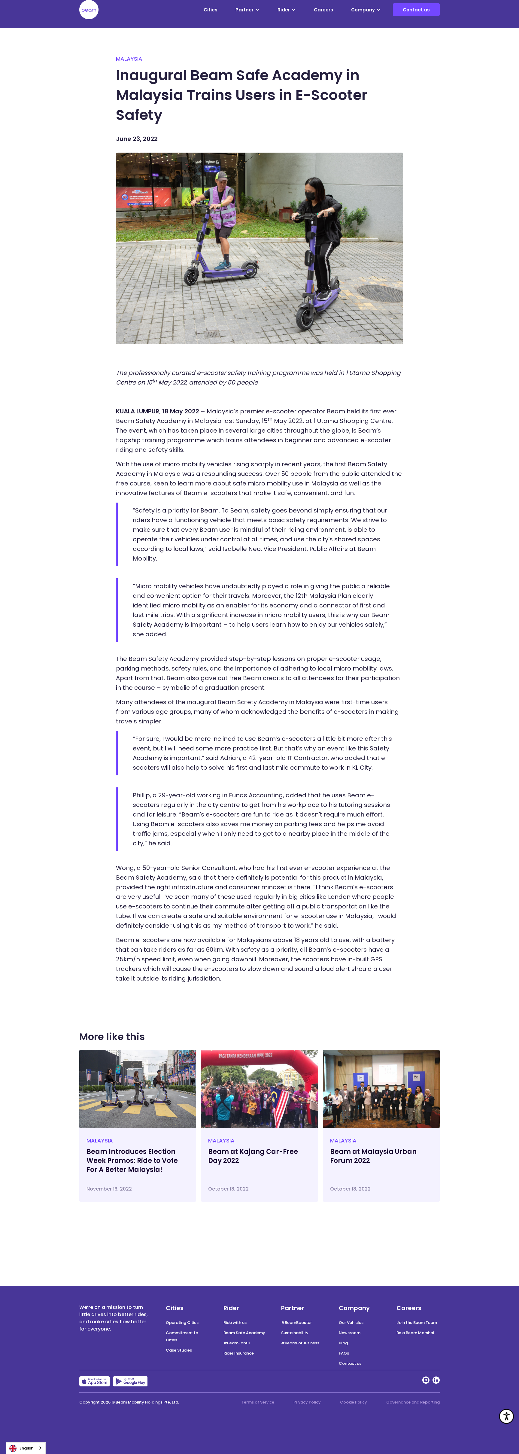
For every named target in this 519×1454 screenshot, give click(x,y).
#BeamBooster (296, 1322)
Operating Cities (182, 1322)
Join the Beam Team (416, 1322)
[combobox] (26, 1448)
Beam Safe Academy (244, 1333)
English (26, 1448)
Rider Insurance (238, 1353)
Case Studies (179, 1350)
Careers (323, 10)
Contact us (416, 10)
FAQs (344, 1353)
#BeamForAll (236, 1343)
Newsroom (349, 1333)
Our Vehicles (351, 1322)
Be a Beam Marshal (415, 1333)
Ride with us (235, 1322)
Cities (210, 10)
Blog (343, 1343)
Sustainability (294, 1333)
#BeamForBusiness (300, 1343)
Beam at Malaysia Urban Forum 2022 (373, 1156)
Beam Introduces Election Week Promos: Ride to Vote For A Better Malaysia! (132, 1160)
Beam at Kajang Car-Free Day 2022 (253, 1156)
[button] (247, 10)
